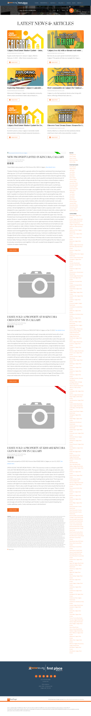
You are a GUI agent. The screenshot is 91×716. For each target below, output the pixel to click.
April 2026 (72, 176)
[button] (36, 676)
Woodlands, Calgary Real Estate (60, 546)
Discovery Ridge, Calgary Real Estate (20, 523)
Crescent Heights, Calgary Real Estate (23, 522)
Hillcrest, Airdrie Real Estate (59, 527)
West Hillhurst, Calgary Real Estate (57, 545)
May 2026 (72, 174)
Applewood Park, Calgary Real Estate (15, 517)
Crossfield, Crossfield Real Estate (35, 522)
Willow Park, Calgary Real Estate (22, 546)
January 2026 (73, 181)
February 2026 (73, 179)
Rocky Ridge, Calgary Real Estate (42, 535)
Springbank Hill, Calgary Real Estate (34, 543)
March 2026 (73, 177)
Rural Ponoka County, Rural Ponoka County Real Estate (54, 538)
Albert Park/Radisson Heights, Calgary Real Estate (48, 516)
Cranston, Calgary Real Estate (12, 522)
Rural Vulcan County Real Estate (49, 539)
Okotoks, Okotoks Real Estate (18, 533)
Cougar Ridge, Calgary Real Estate (46, 521)
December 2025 (74, 183)
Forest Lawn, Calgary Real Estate (15, 526)
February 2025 (73, 201)
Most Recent (73, 166)
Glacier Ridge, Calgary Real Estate (38, 526)
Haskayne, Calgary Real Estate (22, 527)
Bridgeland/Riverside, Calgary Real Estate (34, 518)
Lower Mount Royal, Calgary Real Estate (41, 529)
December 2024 (74, 205)
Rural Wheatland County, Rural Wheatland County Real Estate (26, 540)
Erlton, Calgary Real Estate (32, 524)
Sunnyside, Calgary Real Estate (31, 544)
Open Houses (73, 158)
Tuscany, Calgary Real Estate (60, 544)
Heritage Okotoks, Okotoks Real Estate (33, 527)
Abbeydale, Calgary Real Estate (17, 516)
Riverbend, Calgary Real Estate (32, 535)
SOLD (73, 6)
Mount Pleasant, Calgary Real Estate (30, 532)
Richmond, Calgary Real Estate (22, 535)
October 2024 (73, 208)
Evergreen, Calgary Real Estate (51, 524)
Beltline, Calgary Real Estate (57, 517)
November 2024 (74, 207)
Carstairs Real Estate (75, 263)
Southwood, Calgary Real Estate (22, 543)
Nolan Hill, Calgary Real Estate (52, 532)
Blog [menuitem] (73, 3)
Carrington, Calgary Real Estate (56, 518)
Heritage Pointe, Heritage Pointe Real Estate (47, 527)
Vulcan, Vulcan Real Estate (38, 545)
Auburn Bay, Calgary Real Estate (38, 517)
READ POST (14, 62)
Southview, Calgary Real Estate (12, 543)
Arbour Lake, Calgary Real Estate (27, 517)
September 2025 (74, 188)
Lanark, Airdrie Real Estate (76, 404)
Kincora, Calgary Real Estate (17, 161)
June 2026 (72, 172)
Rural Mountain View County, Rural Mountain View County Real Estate (33, 538)
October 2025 (73, 186)
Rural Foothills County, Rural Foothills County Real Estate (35, 537)
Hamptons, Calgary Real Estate (12, 527)
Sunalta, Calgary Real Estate (11, 544)
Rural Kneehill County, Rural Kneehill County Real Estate (53, 537)
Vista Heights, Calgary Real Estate (21, 545)
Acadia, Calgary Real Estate (26, 516)
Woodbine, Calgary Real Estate (49, 546)
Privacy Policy (66, 699)
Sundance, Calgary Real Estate (21, 544)
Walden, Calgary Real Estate (47, 545)
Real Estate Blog (73, 160)
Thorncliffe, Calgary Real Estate (42, 544)
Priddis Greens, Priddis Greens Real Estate (28, 534)
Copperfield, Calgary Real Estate (35, 521)
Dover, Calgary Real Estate (43, 523)
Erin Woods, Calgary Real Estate (22, 524)
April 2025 (72, 197)
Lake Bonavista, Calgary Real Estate (56, 528)
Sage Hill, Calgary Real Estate (52, 540)
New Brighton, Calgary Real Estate (41, 532)
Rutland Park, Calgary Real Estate (41, 540)
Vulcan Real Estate (30, 545)
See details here (50, 167)
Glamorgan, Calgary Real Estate (49, 526)
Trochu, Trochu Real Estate (51, 544)
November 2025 (74, 185)
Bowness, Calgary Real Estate (23, 518)
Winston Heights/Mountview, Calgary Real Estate (36, 546)
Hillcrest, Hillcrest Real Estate (12, 528)
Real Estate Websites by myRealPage (77, 699)
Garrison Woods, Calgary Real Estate (26, 526)
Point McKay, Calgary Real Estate (15, 534)
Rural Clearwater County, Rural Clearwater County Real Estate (76, 511)
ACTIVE (67, 6)
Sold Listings (72, 162)
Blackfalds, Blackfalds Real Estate (12, 518)
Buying (53, 3)
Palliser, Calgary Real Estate (41, 533)
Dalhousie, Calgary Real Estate (45, 522)
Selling (60, 3)
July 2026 (72, 170)
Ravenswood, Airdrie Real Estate (60, 534)
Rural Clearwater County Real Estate (54, 535)
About (79, 3)
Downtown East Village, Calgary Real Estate (54, 523)
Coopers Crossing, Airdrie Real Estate (24, 521)
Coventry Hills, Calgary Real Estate (57, 521)
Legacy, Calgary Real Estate (18, 529)
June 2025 (72, 194)
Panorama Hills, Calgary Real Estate (51, 533)
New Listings (73, 156)
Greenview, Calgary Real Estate (59, 526)
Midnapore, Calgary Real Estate (19, 532)
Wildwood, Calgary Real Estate (12, 546)
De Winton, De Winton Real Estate (56, 522)
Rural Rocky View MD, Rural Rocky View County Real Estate (34, 539)
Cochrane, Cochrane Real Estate (12, 521)
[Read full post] (36, 154)
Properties (43, 3)
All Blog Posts (73, 154)
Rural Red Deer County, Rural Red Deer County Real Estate (77, 537)
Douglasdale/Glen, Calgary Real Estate (32, 523)
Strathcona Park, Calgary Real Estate (46, 543)
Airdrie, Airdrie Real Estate (35, 516)
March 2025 (73, 199)
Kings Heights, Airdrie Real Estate (44, 528)
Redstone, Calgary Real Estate (12, 535)
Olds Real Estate (26, 533)
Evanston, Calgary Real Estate (41, 524)
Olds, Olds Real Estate (33, 533)
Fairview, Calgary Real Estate (77, 350)
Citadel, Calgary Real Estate (76, 275)
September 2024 (74, 210)
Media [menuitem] (69, 3)
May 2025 (72, 196)
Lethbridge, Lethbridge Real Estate (28, 529)
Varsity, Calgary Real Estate (11, 545)
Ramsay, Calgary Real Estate (39, 534)
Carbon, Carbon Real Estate (46, 518)
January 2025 (73, 203)
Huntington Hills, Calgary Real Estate (23, 528)
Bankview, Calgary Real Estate (48, 517)
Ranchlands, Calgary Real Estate (49, 534)
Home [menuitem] (36, 3)
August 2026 (73, 168)
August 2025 (73, 190)
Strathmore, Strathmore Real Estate (57, 543)
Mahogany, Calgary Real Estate (52, 529)
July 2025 (72, 192)
